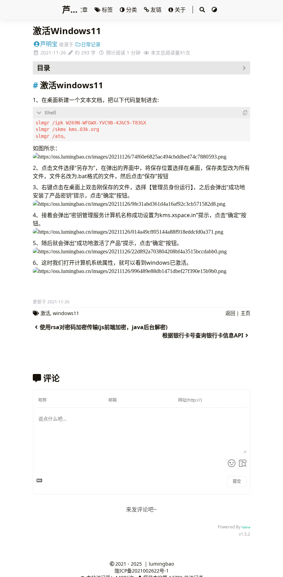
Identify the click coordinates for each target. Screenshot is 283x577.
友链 (156, 9)
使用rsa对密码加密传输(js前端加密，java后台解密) (103, 327)
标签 (107, 9)
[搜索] (202, 9)
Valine (246, 527)
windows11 (66, 313)
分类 (131, 9)
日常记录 (90, 44)
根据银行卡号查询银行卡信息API (202, 335)
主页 (245, 313)
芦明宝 (49, 44)
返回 (230, 313)
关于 (180, 9)
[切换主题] (214, 9)
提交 (237, 481)
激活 (45, 313)
